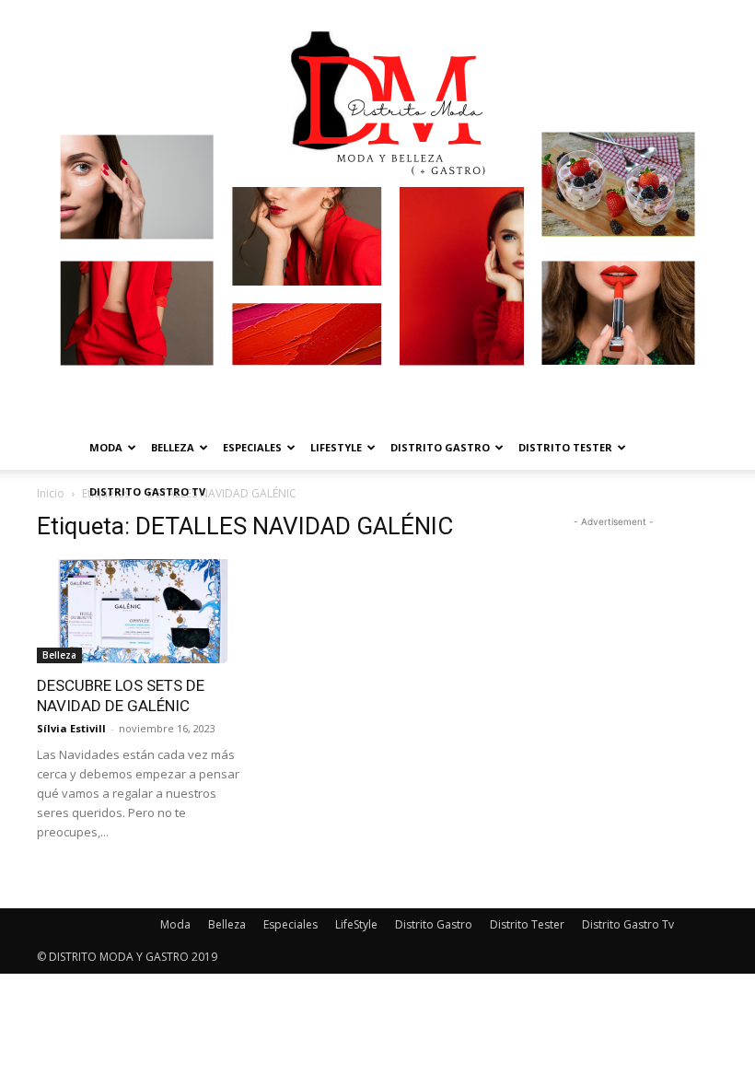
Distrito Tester (565, 447)
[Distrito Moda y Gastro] (377, 213)
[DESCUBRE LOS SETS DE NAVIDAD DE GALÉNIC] (142, 611)
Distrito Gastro (440, 447)
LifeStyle (336, 447)
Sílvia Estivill (71, 728)
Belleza (172, 447)
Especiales (252, 447)
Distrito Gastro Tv (147, 491)
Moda (105, 447)
